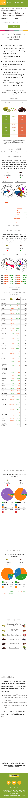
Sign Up (16, 2)
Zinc (2, 353)
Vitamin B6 (3, 323)
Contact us (13, 790)
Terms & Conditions (19, 792)
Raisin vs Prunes (14, 639)
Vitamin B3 (3, 348)
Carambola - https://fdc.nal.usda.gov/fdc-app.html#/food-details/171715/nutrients (15, 697)
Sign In (9, 2)
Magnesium (4, 335)
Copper (3, 313)
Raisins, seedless (7, 92)
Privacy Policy (7, 792)
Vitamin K (3, 345)
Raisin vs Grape (14, 648)
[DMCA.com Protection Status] (14, 776)
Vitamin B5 (3, 333)
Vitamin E (3, 388)
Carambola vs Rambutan (14, 630)
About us (6, 790)
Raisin (14, 10)
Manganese (4, 325)
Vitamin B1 (3, 328)
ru (14, 787)
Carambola (19, 8)
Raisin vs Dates (14, 643)
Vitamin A (3, 385)
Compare (14, 26)
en (11, 787)
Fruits (13, 8)
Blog (22, 2)
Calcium (3, 338)
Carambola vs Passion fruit (14, 624)
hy (17, 787)
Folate (2, 350)
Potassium (3, 315)
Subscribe (22, 790)
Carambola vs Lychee (14, 635)
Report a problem (14, 793)
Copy (19, 149)
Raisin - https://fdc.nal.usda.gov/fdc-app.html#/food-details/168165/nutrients (15, 705)
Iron (2, 310)
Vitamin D (15, 287)
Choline (3, 358)
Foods (7, 8)
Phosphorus (4, 320)
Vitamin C (3, 305)
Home (2, 8)
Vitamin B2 (3, 330)
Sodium (3, 383)
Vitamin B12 (15, 289)
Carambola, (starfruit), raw (12, 90)
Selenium (15, 225)
